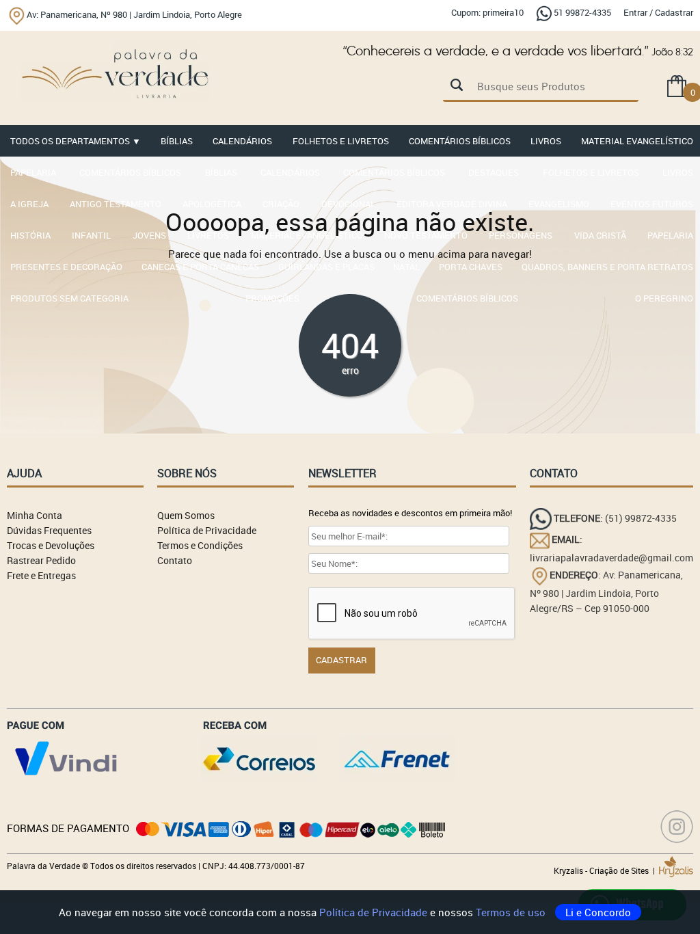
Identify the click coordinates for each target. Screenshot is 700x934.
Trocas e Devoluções (50, 545)
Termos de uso (512, 912)
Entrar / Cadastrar (658, 12)
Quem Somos (186, 515)
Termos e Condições (200, 545)
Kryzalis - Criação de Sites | (606, 870)
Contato (174, 560)
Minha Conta (34, 515)
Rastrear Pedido (41, 560)
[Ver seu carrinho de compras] (677, 85)
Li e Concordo (598, 912)
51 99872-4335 (582, 12)
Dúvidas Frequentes (49, 530)
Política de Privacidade (374, 912)
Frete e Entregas (41, 575)
